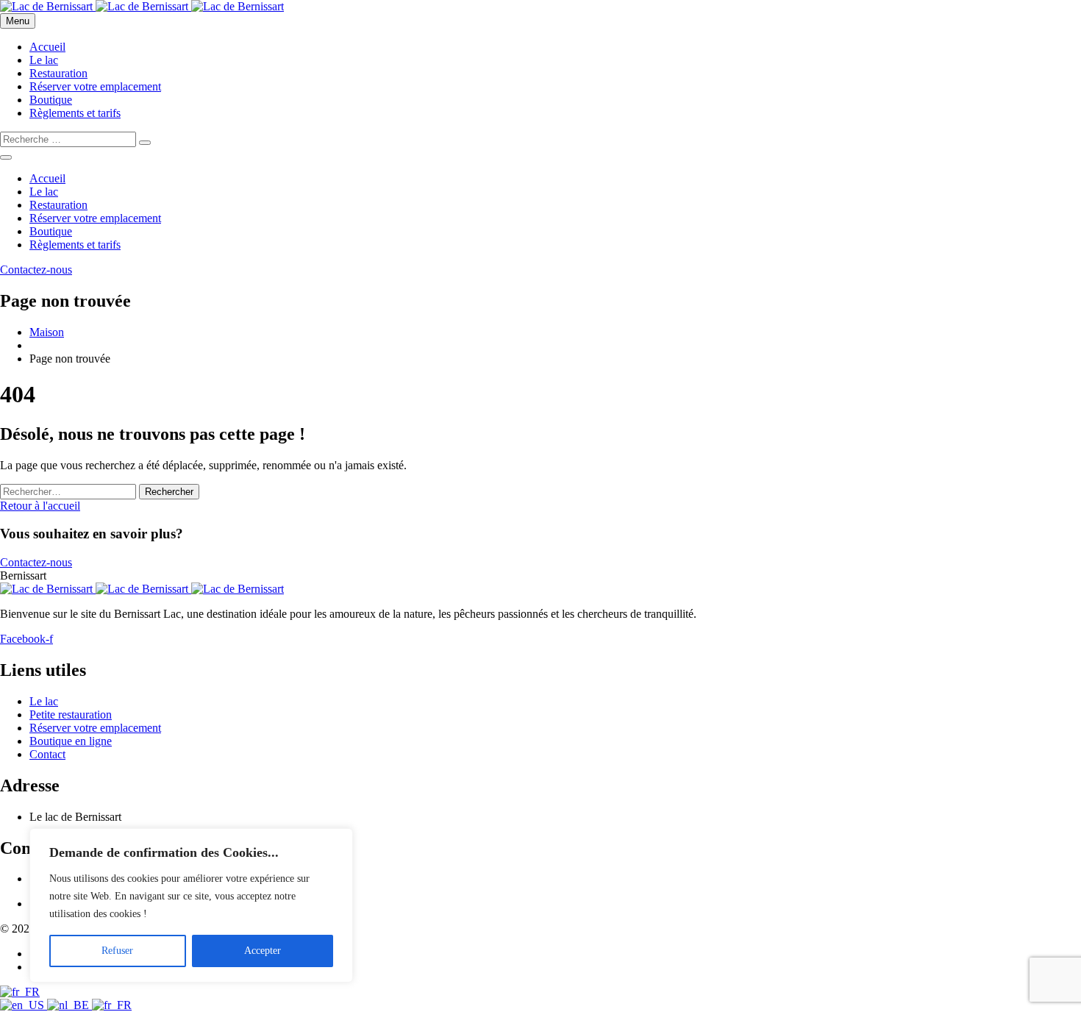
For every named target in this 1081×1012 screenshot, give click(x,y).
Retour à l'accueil (40, 505)
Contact (47, 754)
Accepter (262, 950)
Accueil (47, 46)
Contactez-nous (36, 562)
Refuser (117, 950)
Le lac (43, 60)
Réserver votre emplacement (95, 86)
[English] (23, 1005)
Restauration (58, 73)
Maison (46, 332)
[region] (191, 905)
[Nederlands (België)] (69, 1005)
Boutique (50, 99)
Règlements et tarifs (75, 113)
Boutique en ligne (70, 741)
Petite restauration (70, 714)
